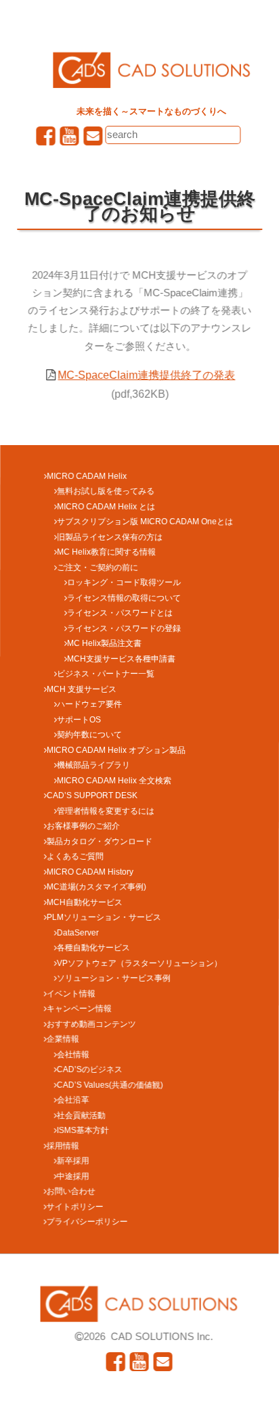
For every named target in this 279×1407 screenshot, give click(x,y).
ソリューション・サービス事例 (114, 978)
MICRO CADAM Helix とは (106, 506)
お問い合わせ (71, 1191)
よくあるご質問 (75, 856)
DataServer (78, 933)
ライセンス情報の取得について (124, 598)
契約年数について (89, 734)
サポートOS (79, 719)
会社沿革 (73, 1100)
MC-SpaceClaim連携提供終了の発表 (147, 375)
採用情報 (63, 1146)
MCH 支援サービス (81, 689)
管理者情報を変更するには (105, 811)
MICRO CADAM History (90, 872)
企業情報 (63, 1039)
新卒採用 (73, 1161)
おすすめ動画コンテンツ (91, 1024)
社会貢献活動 (81, 1115)
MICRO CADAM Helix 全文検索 (114, 780)
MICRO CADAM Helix (87, 476)
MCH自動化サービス (85, 902)
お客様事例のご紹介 (83, 826)
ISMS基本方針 (83, 1130)
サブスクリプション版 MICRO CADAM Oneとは (145, 521)
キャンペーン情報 (79, 1008)
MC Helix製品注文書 (104, 643)
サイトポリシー (75, 1207)
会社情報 (73, 1054)
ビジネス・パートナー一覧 (105, 673)
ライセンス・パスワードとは (120, 613)
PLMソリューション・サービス (104, 917)
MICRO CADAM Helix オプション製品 (116, 750)
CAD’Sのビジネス (90, 1069)
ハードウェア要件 (89, 704)
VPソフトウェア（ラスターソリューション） (139, 963)
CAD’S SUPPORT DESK (92, 795)
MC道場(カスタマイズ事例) (96, 887)
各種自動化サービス (93, 947)
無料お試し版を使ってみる (105, 491)
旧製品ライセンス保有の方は (110, 537)
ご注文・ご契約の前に (97, 567)
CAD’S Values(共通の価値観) (110, 1085)
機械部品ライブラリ (93, 765)
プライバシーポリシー (87, 1221)
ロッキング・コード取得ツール (124, 582)
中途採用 (73, 1176)
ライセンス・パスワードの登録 (124, 628)
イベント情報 (71, 993)
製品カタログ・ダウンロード (99, 841)
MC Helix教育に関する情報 (106, 552)
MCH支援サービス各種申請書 (121, 659)
